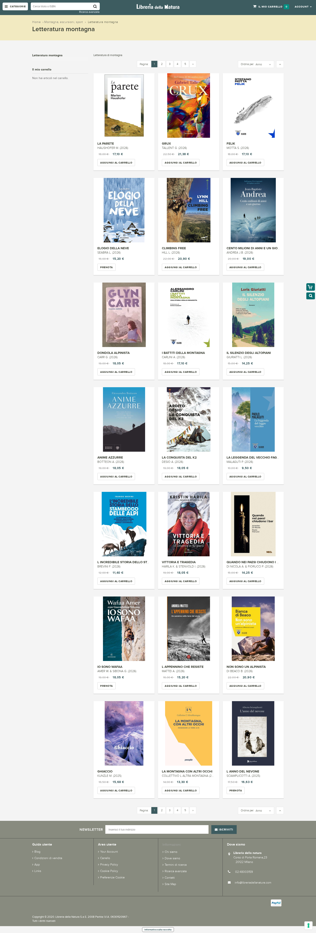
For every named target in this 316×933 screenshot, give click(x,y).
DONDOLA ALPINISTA (113, 353)
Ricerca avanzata (89, 12)
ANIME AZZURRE (110, 457)
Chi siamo (171, 851)
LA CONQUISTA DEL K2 (179, 457)
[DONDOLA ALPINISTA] (124, 315)
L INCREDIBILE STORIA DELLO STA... (124, 562)
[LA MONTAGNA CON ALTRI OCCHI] (188, 733)
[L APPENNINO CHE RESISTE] (188, 629)
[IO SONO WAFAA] (124, 629)
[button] (303, 6)
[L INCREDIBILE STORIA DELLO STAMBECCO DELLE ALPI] (124, 524)
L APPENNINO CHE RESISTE (183, 666)
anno (259, 64)
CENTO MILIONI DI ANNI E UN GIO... (253, 248)
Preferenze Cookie (112, 877)
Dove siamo (172, 858)
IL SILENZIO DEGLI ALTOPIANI (249, 353)
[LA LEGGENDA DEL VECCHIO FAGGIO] (253, 419)
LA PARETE (105, 143)
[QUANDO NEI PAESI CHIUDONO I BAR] (253, 524)
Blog (37, 851)
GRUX (166, 143)
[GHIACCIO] (124, 733)
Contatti (170, 877)
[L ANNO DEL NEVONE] (253, 733)
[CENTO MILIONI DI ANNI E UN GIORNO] (253, 210)
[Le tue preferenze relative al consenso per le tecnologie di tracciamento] (308, 925)
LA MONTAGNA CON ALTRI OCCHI (187, 771)
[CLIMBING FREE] (188, 210)
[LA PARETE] (124, 105)
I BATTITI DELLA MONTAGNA (183, 353)
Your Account (109, 851)
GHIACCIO (104, 771)
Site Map (170, 884)
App (37, 864)
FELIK (231, 143)
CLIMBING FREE (174, 248)
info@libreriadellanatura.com (253, 882)
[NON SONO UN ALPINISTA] (253, 629)
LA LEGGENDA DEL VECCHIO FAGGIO (254, 457)
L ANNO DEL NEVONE (243, 771)
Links (37, 871)
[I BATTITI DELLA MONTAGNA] (188, 315)
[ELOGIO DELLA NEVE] (124, 210)
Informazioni (172, 844)
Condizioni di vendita (48, 858)
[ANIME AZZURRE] (124, 419)
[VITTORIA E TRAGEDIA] (188, 524)
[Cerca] (96, 6)
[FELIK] (253, 105)
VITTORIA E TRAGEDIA (179, 562)
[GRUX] (188, 105)
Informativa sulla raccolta (158, 929)
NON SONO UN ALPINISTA (246, 666)
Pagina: (144, 64)
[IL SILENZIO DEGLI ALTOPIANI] (253, 315)
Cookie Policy (109, 871)
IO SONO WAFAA (109, 666)
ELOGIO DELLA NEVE (113, 248)
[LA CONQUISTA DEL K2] (188, 419)
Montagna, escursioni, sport (63, 22)
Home (36, 22)
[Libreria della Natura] (158, 6)
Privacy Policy (109, 864)
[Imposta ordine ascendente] (280, 64)
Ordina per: (247, 64)
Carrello (105, 858)
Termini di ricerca (176, 864)
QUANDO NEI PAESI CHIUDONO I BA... (255, 562)
